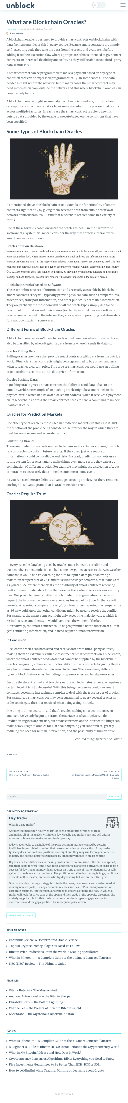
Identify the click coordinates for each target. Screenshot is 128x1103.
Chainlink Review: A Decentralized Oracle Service (43, 940)
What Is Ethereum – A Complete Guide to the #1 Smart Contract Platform (60, 958)
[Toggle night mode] (99, 5)
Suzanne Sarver (111, 739)
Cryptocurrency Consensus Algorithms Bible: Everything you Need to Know (61, 1059)
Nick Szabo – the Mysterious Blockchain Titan (41, 1014)
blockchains (101, 39)
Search (114, 796)
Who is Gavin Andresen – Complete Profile (29, 773)
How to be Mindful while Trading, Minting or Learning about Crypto (56, 1070)
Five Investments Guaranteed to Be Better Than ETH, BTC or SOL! (55, 1064)
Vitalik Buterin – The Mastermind (33, 990)
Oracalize (13, 271)
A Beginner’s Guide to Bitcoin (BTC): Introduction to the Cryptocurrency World (64, 1047)
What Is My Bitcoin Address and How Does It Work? (45, 1053)
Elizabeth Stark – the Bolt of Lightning (36, 1002)
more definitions (21, 915)
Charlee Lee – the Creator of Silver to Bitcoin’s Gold (45, 1008)
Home (9, 29)
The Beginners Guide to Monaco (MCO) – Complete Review (94, 775)
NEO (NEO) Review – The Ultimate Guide (37, 964)
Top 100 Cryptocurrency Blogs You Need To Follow (44, 946)
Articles (18, 29)
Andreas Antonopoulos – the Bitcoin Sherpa (39, 996)
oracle (29, 39)
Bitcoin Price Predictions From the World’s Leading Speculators (53, 952)
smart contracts (93, 44)
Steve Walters (16, 33)
